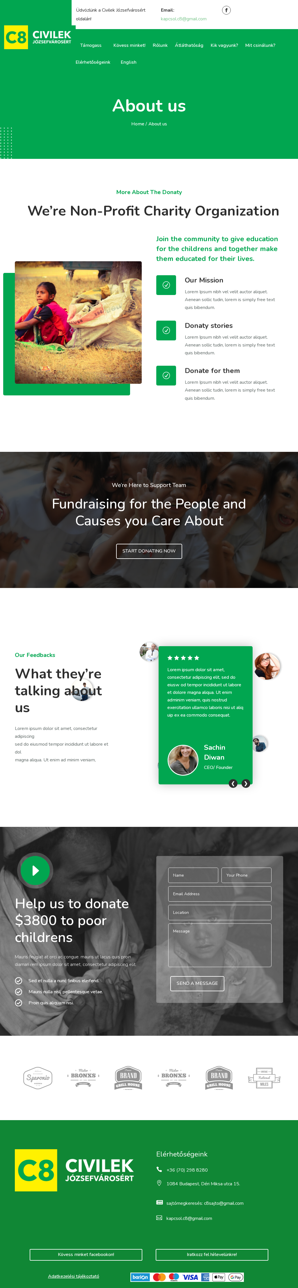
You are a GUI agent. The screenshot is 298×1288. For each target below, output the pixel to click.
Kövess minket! (129, 45)
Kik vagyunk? (224, 45)
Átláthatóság (189, 45)
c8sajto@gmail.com (224, 1203)
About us (157, 124)
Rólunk (160, 45)
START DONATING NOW (149, 551)
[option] (206, 715)
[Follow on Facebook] (226, 10)
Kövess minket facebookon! (86, 1254)
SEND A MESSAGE (197, 983)
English (128, 62)
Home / (139, 124)
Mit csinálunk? (260, 45)
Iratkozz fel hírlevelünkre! (212, 1254)
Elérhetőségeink (93, 62)
